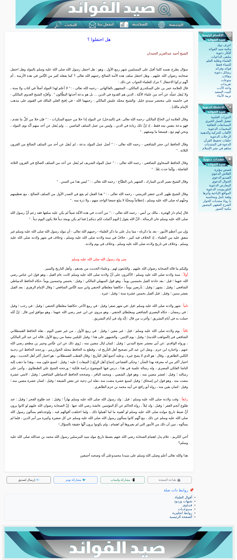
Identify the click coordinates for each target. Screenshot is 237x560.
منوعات (226, 80)
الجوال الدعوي (221, 181)
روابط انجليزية (182, 513)
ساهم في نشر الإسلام (216, 148)
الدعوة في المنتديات (217, 144)
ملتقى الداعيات (221, 57)
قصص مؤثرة (222, 170)
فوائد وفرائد (223, 68)
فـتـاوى (187, 505)
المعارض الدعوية (220, 185)
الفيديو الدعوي (221, 177)
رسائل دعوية (222, 72)
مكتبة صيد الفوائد (219, 49)
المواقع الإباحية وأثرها (217, 193)
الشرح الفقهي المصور (216, 205)
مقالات (226, 76)
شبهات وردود (183, 501)
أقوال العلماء (183, 497)
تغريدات (226, 84)
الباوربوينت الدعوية (218, 189)
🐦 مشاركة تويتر (75, 479)
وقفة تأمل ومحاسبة (218, 197)
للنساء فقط (223, 64)
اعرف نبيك (224, 45)
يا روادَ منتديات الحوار (217, 201)
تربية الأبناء (224, 96)
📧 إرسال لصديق (28, 479)
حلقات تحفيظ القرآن (217, 140)
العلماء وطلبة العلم (218, 60)
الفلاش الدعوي (221, 173)
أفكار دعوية (223, 53)
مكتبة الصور (223, 208)
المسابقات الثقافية (219, 125)
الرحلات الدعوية (220, 136)
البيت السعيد (223, 92)
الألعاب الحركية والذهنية (215, 132)
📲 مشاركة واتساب (123, 479)
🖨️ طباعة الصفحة (169, 479)
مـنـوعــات (185, 509)
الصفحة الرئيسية (180, 517)
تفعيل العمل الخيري (218, 121)
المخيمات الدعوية (219, 129)
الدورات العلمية (221, 117)
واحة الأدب (224, 88)
